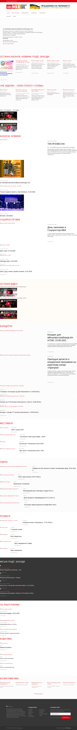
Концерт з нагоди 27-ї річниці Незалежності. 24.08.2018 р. (19, 412)
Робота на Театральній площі (7, 667)
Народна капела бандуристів (53, 684)
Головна (8, 12)
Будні (1, 645)
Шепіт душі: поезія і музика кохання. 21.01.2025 (16, 271)
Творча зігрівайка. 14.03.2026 (21, 62)
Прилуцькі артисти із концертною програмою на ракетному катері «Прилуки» (61, 363)
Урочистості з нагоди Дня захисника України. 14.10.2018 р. (17, 585)
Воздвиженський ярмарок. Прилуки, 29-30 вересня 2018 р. (17, 593)
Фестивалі (13, 427)
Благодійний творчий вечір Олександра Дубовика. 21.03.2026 (6, 65)
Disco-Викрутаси (16, 536)
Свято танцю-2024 (17, 430)
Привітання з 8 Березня (21, 484)
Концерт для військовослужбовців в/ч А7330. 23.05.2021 (60, 337)
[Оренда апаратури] (38, 693)
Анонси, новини (51, 141)
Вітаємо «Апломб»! (51, 62)
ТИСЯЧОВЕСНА (56, 144)
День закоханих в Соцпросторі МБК (56, 228)
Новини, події (34, 12)
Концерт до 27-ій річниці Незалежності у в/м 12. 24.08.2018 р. (20, 402)
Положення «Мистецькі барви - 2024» (32, 436)
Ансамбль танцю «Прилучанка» (69, 684)
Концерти (50, 332)
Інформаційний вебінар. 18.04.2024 (8, 624)
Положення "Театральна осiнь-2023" (31, 443)
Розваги (25, 520)
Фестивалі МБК (42, 12)
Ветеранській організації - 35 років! (10, 577)
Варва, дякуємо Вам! (35, 91)
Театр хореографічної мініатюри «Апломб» (37, 687)
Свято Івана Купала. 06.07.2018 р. (29, 477)
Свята (33, 466)
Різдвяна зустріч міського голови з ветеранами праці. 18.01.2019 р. (54, 469)
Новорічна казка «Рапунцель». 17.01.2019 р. (38, 522)
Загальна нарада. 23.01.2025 (9, 613)
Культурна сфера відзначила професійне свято (40, 505)
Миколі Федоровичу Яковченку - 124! (10, 570)
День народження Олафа (23, 543)
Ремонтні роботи (5, 647)
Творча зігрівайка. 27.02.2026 (37, 62)
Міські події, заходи (5, 568)
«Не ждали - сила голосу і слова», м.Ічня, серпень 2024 (7, 94)
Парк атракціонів (16, 550)
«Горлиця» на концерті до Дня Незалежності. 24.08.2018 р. (20, 391)
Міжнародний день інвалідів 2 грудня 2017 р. (38, 491)
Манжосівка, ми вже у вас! (68, 91)
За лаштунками (3, 611)
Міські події (31, 716)
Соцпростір (8, 16)
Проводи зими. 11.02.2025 (8, 261)
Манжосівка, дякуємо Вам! (52, 91)
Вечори (41, 712)
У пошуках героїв (16, 529)
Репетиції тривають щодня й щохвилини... (10, 633)
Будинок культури (24, 12)
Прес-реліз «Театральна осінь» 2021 (31, 450)
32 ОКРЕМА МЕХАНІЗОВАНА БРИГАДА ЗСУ (15, 183)
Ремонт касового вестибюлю (7, 658)
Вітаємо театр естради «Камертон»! (67, 65)
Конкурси (41, 711)
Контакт (14, 16)
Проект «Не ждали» (15, 12)
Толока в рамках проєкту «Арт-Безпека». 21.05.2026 (17, 192)
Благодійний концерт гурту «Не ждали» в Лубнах (22, 94)
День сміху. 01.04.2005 (7, 251)
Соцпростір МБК (51, 224)
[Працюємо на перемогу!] (49, 6)
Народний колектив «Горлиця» (6, 684)
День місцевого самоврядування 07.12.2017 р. (39, 498)
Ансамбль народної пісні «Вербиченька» (20, 687)
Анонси (30, 711)
